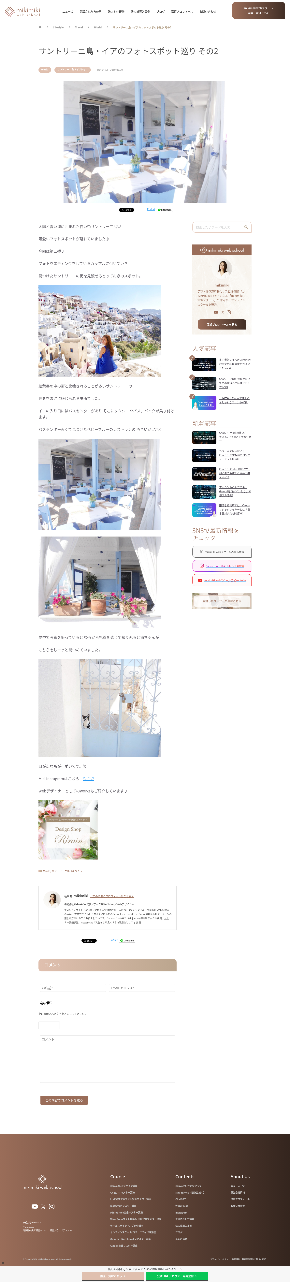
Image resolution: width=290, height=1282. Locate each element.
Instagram (181, 1212)
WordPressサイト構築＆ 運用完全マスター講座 (135, 1219)
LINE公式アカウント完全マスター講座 (130, 1199)
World (44, 69)
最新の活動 (181, 1239)
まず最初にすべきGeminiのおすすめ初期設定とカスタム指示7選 (235, 364)
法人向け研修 (116, 11)
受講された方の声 (91, 11)
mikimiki (222, 285)
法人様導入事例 (140, 11)
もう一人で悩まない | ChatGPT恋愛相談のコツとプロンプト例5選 (234, 455)
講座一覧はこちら (111, 1276)
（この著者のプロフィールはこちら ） (112, 896)
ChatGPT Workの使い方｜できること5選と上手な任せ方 (235, 437)
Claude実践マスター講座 (124, 1245)
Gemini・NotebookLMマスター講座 (130, 1239)
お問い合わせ (207, 11)
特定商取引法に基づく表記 (254, 1259)
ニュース (67, 11)
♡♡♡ (88, 778)
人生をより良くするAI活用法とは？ (114, 922)
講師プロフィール (182, 11)
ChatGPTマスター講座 (122, 1192)
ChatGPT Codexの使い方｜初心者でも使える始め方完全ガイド (234, 473)
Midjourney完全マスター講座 (126, 1212)
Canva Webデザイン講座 (124, 1186)
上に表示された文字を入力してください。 (62, 1013)
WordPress (181, 1206)
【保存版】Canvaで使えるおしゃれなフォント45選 (234, 400)
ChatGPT (180, 1199)
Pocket (151, 209)
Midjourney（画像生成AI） (190, 1192)
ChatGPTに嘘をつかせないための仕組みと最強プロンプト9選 (234, 383)
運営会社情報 (238, 1192)
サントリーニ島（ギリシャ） (72, 69)
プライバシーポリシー (220, 1259)
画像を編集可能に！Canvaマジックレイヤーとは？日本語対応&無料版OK (234, 509)
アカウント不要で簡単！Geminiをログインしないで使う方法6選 (235, 491)
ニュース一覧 (238, 1186)
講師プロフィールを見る (222, 324)
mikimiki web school (158, 910)
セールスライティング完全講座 (126, 1226)
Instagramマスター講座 (123, 1206)
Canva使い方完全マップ (188, 1186)
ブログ (160, 11)
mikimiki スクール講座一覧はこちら (258, 10)
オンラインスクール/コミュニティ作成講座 (133, 1232)
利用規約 (236, 1259)
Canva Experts (121, 914)
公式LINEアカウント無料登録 (175, 1276)
